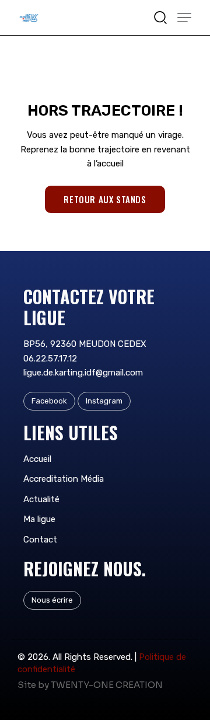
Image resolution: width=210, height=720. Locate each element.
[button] (184, 17)
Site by (33, 684)
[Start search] (160, 16)
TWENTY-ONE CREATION (107, 684)
